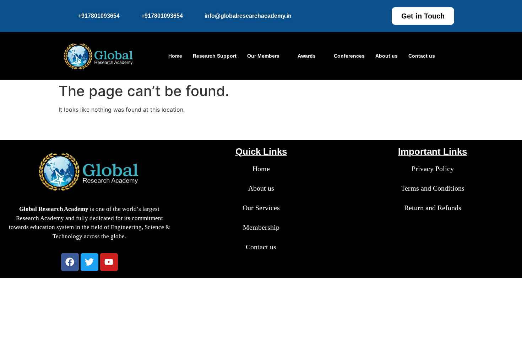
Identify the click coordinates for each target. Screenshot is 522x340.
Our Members (263, 56)
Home (175, 56)
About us (386, 56)
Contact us (421, 56)
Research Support (214, 56)
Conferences (349, 56)
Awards (307, 56)
